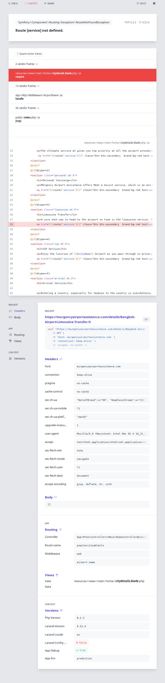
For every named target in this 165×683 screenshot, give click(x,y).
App (11, 328)
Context (14, 352)
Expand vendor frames (31, 53)
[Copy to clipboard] (145, 329)
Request (13, 304)
